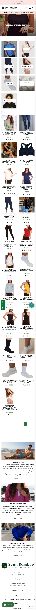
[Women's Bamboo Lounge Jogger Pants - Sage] (29, 139)
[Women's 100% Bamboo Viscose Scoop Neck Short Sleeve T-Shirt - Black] (22, 250)
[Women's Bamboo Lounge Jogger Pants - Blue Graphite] (27, 139)
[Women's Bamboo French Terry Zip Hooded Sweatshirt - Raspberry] (28, 222)
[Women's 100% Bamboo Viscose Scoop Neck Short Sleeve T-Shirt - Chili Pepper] (24, 250)
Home (13, 22)
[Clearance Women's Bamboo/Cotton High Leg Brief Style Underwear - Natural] (10, 414)
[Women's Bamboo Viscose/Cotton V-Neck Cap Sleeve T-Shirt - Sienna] (12, 193)
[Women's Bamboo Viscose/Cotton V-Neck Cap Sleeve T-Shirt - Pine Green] (8, 193)
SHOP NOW (29, 12)
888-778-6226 (18, 580)
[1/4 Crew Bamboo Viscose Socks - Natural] (27, 275)
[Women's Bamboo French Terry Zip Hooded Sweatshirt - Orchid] (26, 222)
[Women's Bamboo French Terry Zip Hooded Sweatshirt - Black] (24, 222)
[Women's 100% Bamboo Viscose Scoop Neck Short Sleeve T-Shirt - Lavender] (28, 250)
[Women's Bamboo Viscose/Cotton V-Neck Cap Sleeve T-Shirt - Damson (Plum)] (10, 193)
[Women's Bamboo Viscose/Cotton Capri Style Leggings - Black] (7, 222)
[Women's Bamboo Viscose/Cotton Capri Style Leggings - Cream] (9, 222)
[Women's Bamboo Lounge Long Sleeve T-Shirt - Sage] (12, 139)
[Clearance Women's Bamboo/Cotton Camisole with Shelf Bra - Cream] (23, 307)
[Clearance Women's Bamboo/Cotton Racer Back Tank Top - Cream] (25, 336)
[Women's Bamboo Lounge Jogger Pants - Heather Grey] (25, 139)
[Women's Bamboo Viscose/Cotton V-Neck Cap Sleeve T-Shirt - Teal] (14, 193)
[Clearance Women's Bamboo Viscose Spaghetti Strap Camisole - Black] (6, 336)
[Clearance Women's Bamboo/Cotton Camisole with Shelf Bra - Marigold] (29, 307)
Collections (20, 22)
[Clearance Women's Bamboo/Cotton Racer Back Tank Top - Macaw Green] (29, 336)
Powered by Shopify (18, 608)
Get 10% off (2, 305)
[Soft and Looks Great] (18, 532)
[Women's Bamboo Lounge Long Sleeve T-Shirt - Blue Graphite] (10, 139)
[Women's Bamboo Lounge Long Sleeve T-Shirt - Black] (6, 139)
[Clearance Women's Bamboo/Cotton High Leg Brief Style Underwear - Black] (8, 414)
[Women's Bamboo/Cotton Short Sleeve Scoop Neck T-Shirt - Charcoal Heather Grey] (27, 194)
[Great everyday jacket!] (18, 492)
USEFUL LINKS (17, 590)
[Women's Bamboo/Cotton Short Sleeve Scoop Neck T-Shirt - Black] (23, 194)
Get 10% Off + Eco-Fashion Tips (17, 599)
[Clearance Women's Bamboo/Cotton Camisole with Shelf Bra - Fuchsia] (27, 307)
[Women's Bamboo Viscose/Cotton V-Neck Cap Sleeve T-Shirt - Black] (4, 193)
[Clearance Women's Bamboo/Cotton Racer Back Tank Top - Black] (23, 336)
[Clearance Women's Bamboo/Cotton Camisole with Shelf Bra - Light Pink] (25, 307)
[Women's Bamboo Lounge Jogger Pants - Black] (23, 139)
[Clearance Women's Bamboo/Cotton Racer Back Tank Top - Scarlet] (27, 336)
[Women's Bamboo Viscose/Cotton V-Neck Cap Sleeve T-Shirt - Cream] (6, 193)
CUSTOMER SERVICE (18, 595)
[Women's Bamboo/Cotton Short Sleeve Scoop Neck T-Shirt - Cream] (25, 194)
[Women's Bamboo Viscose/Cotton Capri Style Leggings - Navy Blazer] (11, 222)
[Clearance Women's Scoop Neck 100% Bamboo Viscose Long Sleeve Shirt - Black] (6, 307)
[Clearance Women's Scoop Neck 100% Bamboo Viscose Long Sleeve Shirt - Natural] (8, 307)
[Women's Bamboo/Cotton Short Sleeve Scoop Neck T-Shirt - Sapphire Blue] (29, 194)
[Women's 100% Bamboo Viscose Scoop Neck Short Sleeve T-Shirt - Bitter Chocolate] (30, 250)
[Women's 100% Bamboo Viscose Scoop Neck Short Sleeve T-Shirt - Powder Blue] (26, 250)
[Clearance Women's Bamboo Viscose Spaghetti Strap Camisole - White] (12, 336)
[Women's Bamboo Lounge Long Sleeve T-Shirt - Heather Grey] (8, 139)
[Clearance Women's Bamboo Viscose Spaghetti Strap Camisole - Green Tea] (8, 336)
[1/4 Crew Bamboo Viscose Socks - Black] (25, 275)
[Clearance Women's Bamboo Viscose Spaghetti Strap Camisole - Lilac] (10, 336)
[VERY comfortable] (18, 451)
